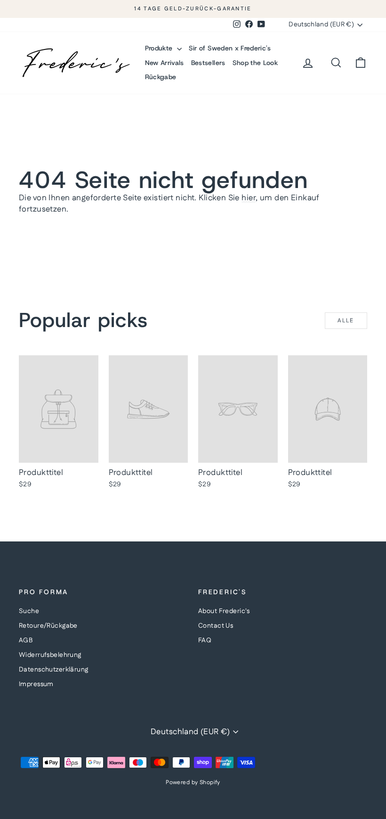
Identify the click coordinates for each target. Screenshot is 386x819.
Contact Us (215, 626)
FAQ (204, 640)
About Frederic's (224, 611)
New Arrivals (164, 62)
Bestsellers (208, 62)
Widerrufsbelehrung (50, 655)
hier (248, 198)
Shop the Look (255, 62)
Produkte (160, 48)
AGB (25, 640)
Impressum (36, 684)
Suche (29, 611)
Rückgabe (161, 77)
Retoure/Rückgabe (48, 626)
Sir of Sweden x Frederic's (230, 48)
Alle (346, 321)
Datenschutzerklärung (53, 669)
